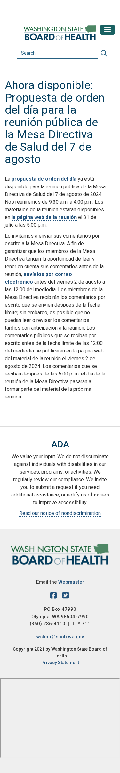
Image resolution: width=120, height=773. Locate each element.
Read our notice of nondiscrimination (60, 513)
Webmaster (71, 582)
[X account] (65, 596)
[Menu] (107, 30)
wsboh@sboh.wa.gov (60, 637)
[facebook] (55, 596)
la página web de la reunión (44, 217)
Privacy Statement (60, 662)
